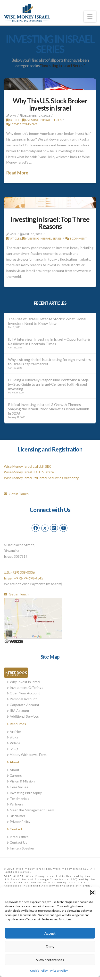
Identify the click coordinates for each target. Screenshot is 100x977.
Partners (16, 804)
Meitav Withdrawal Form (28, 754)
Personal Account (23, 699)
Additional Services (24, 716)
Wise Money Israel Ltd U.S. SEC (27, 466)
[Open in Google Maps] (33, 618)
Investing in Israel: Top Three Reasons (50, 222)
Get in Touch (18, 494)
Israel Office (19, 837)
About (14, 762)
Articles (14, 120)
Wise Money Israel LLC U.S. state (29, 472)
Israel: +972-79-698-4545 (23, 578)
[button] (92, 892)
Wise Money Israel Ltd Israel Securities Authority (41, 478)
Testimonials (19, 799)
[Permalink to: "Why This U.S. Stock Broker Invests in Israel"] (50, 84)
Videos (15, 743)
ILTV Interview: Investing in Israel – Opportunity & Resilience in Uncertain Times (49, 341)
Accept (50, 933)
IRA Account (19, 710)
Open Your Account (25, 693)
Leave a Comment (23, 124)
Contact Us (18, 842)
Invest (15, 674)
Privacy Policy (59, 970)
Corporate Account (24, 705)
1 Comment (78, 238)
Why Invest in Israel (25, 682)
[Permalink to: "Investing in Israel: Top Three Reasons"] (50, 202)
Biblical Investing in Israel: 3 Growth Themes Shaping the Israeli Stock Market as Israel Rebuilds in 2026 (49, 409)
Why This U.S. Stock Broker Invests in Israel (50, 104)
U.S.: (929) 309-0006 (19, 572)
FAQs (14, 749)
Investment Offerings (26, 687)
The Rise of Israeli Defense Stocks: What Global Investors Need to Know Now (47, 321)
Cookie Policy (39, 970)
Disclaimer (17, 816)
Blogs (14, 737)
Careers (16, 775)
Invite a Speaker (22, 848)
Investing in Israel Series (43, 120)
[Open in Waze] (13, 641)
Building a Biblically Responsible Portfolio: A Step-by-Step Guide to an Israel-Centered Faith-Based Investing (49, 384)
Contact (16, 829)
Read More (17, 172)
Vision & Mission (22, 781)
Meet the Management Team (32, 810)
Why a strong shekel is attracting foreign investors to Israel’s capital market (49, 361)
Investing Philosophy (26, 793)
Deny (50, 946)
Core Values (19, 787)
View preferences (50, 960)
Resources (18, 724)
